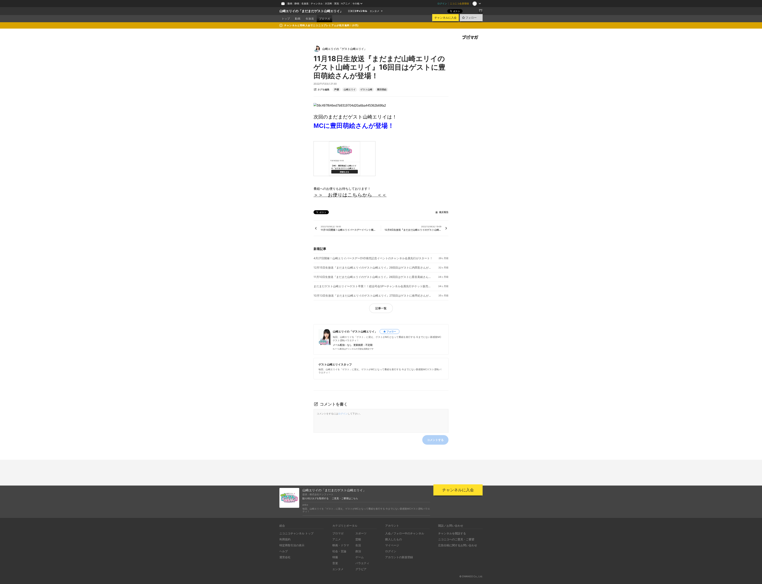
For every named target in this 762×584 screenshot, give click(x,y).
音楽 (335, 563)
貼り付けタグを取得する (315, 498)
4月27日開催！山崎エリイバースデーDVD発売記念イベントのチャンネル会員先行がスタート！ (373, 258)
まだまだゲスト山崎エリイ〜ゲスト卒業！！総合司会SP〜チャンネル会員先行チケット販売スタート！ (373, 286)
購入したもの (393, 539)
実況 (336, 3)
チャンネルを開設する (452, 533)
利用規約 (285, 539)
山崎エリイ (350, 89)
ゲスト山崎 (366, 89)
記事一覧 (381, 308)
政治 (358, 551)
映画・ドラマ (340, 545)
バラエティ (362, 563)
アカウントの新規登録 (399, 557)
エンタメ (374, 11)
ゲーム (359, 557)
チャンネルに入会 (445, 17)
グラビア (361, 569)
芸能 (358, 539)
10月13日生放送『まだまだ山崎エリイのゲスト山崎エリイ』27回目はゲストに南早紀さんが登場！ (373, 295)
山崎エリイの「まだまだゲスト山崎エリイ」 (311, 11)
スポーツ (361, 533)
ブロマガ (324, 18)
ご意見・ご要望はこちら (345, 498)
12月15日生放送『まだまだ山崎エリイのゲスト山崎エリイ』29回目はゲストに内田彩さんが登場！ (373, 267)
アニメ (336, 539)
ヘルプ (283, 551)
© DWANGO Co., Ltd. (471, 576)
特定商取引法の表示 (291, 545)
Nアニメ (345, 3)
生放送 (305, 3)
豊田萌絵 (382, 89)
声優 (336, 89)
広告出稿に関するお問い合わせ (457, 545)
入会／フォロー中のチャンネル (404, 533)
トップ (286, 18)
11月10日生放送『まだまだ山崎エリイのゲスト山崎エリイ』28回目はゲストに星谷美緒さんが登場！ (373, 277)
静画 (296, 3)
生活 (358, 545)
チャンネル (317, 3)
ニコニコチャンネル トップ (296, 533)
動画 (290, 3)
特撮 (335, 557)
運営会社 (285, 557)
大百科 (328, 3)
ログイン (442, 3)
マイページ (392, 545)
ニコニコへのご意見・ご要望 (456, 539)
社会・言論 (339, 551)
